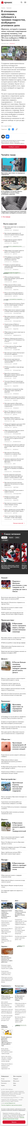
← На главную (5, 217)
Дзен (14, 1083)
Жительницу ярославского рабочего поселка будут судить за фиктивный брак (14, 446)
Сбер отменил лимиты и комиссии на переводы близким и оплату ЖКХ (20, 913)
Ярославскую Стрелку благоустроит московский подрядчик (14, 353)
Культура (15, 400)
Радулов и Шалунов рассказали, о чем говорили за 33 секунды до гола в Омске (14, 340)
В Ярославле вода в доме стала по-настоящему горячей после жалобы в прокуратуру (20, 930)
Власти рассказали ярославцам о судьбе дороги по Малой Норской (13, 293)
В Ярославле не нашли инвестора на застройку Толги (14, 332)
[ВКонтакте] (7, 136)
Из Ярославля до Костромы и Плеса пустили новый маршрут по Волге (14, 304)
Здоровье (15, 487)
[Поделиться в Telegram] (9, 129)
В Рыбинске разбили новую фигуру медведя (14, 367)
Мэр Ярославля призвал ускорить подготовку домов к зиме (21, 938)
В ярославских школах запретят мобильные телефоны (13, 240)
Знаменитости (17, 441)
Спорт (14, 378)
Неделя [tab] (11, 537)
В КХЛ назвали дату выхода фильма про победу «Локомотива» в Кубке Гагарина (12, 613)
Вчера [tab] (17, 537)
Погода (4, 860)
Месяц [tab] (4, 537)
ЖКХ (16, 900)
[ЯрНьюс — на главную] (6, 2)
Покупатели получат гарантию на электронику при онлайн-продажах (11, 684)
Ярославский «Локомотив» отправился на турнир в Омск (12, 453)
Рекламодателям (5, 1081)
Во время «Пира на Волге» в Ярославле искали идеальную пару (14, 418)
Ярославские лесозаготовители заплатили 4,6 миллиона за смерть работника (14, 484)
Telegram (15, 1079)
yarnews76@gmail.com (10, 1103)
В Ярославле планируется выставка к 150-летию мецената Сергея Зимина (14, 397)
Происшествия (17, 313)
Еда (14, 420)
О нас (3, 1079)
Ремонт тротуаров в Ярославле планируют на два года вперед (13, 516)
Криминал (9, 8)
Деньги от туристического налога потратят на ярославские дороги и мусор (13, 679)
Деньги (15, 281)
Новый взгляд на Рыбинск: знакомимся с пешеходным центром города (14, 325)
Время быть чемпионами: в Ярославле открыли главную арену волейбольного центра (14, 375)
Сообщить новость (14, 147)
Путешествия (16, 349)
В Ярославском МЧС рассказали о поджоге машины (14, 491)
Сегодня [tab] (4, 540)
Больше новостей (18, 523)
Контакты (3, 1083)
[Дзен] (3, 136)
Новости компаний (18, 479)
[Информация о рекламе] (24, 247)
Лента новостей (10, 224)
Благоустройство (18, 356)
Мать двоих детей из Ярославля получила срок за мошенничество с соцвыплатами (14, 405)
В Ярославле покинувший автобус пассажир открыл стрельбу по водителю (13, 390)
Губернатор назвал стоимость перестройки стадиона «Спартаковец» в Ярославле (6, 914)
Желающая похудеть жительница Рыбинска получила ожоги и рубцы (7, 967)
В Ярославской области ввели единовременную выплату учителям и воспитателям (14, 286)
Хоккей (15, 343)
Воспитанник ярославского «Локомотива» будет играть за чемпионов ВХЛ (12, 360)
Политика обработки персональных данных (11, 1105)
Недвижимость (17, 335)
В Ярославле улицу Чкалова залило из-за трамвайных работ (14, 431)
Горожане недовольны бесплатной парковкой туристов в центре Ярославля (14, 460)
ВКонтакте (16, 1081)
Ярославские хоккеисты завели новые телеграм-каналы (13, 503)
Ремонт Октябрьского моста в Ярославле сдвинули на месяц (12, 411)
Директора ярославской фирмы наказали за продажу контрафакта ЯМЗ (14, 468)
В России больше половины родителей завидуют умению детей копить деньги (14, 278)
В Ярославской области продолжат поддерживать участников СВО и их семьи (7, 939)
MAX (14, 1085)
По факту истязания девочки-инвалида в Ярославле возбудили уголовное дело (13, 266)
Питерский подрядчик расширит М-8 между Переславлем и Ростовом (14, 424)
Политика (4, 900)
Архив (3, 1085)
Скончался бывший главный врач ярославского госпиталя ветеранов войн (14, 383)
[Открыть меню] (25, 2)
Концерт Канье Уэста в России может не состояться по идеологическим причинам (14, 438)
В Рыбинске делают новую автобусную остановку (11, 497)
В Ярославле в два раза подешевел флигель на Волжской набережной (7, 1011)
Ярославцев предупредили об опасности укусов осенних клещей (14, 234)
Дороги (15, 253)
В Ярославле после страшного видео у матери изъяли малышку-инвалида (14, 310)
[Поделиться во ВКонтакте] (12, 129)
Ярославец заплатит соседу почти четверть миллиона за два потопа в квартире (14, 318)
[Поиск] (21, 2)
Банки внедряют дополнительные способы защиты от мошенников (13, 689)
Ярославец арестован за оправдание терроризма (14, 227)
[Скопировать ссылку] (16, 129)
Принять (14, 1122)
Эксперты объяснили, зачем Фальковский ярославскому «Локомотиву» (10, 567)
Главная (3, 8)
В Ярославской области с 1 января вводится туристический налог (20, 1005)
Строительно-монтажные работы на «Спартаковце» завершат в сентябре (11, 802)
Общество (16, 236)
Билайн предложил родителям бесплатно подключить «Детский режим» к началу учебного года (13, 476)
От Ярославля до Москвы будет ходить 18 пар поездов (13, 347)
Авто (14, 463)
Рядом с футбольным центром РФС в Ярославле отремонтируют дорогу (14, 510)
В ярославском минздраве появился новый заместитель (6, 973)
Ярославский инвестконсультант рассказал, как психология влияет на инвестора (13, 694)
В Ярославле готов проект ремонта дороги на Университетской (14, 251)
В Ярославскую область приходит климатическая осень (19, 866)
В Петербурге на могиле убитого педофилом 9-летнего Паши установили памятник (13, 258)
